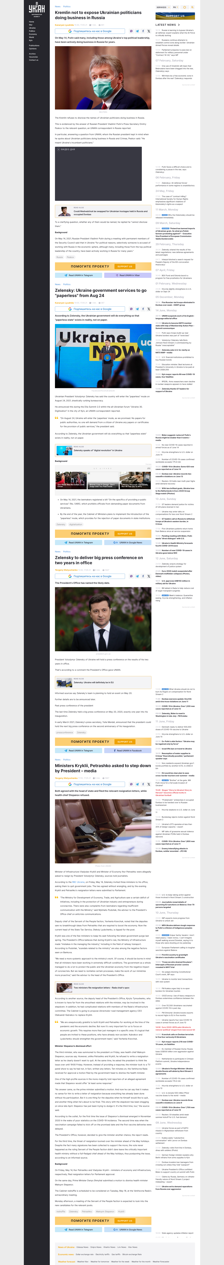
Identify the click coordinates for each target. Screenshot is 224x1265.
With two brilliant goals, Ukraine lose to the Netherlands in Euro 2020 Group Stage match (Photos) (175, 491)
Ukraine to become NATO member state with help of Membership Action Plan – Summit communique (175, 325)
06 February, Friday (168, 177)
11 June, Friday (165, 721)
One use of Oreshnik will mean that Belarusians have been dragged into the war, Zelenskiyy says (174, 68)
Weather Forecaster (161, 1261)
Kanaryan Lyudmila (64, 25)
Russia (60, 257)
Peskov (70, 257)
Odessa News (82, 1247)
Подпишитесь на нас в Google (92, 31)
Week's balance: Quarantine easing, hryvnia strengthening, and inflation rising (174, 598)
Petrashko (87, 1211)
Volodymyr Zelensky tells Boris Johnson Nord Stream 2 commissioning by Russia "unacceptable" (173, 342)
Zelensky (61, 524)
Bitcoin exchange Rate (132, 1254)
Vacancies (33, 57)
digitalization (75, 524)
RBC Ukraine (78, 882)
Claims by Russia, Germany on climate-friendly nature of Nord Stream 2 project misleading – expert (175, 1179)
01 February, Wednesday (171, 283)
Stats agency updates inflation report (177, 1233)
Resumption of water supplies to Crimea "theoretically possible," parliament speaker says (175, 756)
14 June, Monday (166, 310)
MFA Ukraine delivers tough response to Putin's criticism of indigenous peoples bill (175, 928)
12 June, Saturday (167, 558)
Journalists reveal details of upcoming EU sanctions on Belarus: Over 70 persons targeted (175, 904)
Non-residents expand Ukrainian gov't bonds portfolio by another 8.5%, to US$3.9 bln (175, 765)
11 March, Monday (167, 209)
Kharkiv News (109, 1247)
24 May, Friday (165, 191)
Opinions (33, 49)
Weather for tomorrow (100, 1261)
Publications (34, 45)
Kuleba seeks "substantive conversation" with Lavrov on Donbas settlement (171, 1140)
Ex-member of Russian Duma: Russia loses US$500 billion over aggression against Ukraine (175, 1051)
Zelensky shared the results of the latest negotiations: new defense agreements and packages (175, 252)
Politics (32, 31)
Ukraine (32, 28)
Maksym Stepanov (105, 1211)
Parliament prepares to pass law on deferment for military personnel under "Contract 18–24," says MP (174, 52)
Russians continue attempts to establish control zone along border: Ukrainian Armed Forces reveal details (175, 42)
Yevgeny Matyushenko (66, 570)
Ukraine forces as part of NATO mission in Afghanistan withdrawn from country (172, 1130)
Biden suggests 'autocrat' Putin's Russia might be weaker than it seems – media (173, 437)
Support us (175, 16)
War (30, 25)
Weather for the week (120, 1261)
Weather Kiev (82, 1261)
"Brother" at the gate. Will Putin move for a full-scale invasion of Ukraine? (173, 782)
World (31, 37)
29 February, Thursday (170, 244)
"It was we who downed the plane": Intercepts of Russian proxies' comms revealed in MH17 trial (174, 964)
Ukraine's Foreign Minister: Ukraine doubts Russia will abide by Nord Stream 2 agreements (174, 1071)
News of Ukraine (66, 1247)
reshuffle (61, 1211)
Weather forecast (66, 1261)
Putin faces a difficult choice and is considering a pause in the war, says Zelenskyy (173, 169)
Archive (32, 54)
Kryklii (121, 1211)
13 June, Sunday (166, 498)
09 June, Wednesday (169, 1122)
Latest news (166, 24)
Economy (33, 34)
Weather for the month (141, 1261)
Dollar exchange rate (84, 1254)
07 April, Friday (165, 270)
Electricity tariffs (102, 1254)
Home (31, 22)
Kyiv (31, 40)
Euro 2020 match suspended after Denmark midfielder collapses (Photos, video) (174, 573)
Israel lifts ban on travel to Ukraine (177, 749)
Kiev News (132, 1247)
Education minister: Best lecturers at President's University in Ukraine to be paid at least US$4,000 (175, 367)
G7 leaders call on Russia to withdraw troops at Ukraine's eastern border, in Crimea (175, 521)
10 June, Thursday (167, 912)
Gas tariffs (116, 1254)
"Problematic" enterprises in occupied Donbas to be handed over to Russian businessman (175, 802)
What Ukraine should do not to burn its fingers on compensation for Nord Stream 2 (175, 691)
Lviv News (121, 1247)
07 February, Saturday (169, 60)
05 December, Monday (170, 297)
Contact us (33, 60)
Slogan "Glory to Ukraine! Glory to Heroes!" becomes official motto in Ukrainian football (174, 792)
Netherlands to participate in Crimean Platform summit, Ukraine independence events (175, 1061)
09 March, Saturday (168, 223)
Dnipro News (95, 1247)
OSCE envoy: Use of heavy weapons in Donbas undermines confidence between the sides (175, 998)
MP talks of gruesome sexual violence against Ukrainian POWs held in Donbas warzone (175, 834)
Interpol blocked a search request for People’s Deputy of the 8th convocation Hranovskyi (174, 262)
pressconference (65, 732)
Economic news (66, 1254)
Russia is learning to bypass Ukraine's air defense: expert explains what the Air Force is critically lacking (175, 32)
